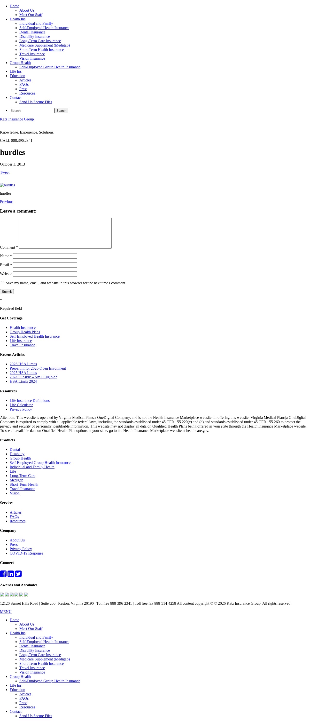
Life (13, 471)
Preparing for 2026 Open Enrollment (38, 368)
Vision (15, 493)
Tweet (4, 172)
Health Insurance (23, 327)
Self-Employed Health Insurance (35, 336)
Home (14, 620)
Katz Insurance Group (17, 119)
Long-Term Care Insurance (40, 655)
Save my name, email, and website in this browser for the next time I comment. (66, 283)
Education (17, 690)
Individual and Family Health (32, 467)
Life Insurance (21, 341)
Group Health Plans (25, 332)
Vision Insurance (32, 672)
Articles (16, 512)
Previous (6, 201)
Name (6, 256)
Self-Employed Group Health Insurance (40, 462)
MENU (6, 612)
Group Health (20, 458)
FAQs (14, 517)
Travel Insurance (22, 345)
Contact (16, 711)
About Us (17, 540)
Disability (17, 454)
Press (14, 544)
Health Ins (17, 633)
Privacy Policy (21, 409)
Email (6, 265)
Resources (17, 521)
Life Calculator (21, 405)
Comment (9, 247)
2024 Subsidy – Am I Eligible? (33, 377)
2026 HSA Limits (23, 364)
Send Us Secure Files (35, 716)
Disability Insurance (34, 650)
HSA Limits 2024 (23, 381)
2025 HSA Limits (23, 373)
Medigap (16, 480)
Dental (15, 449)
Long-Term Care (22, 476)
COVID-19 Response (26, 553)
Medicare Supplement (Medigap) (44, 659)
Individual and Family (36, 637)
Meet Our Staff (30, 629)
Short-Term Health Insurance (41, 663)
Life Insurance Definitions (30, 400)
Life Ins (16, 685)
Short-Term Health (24, 484)
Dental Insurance (32, 646)
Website (6, 274)
